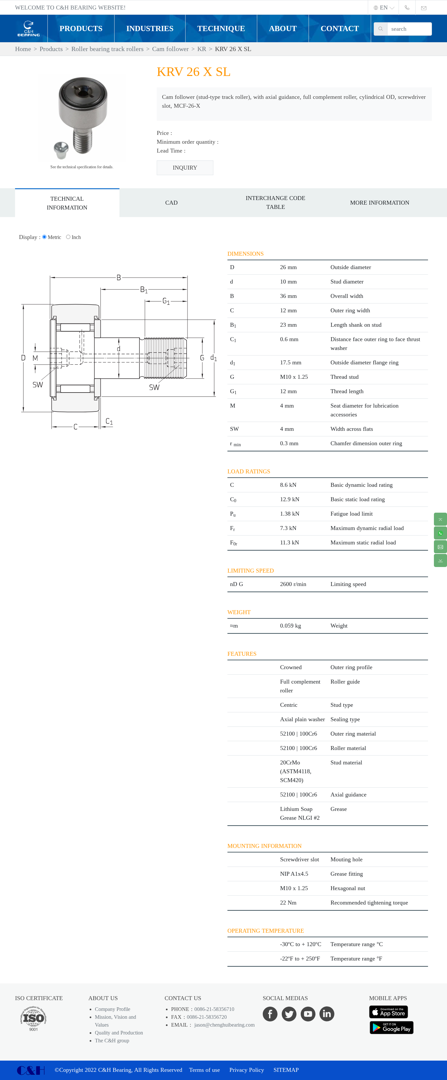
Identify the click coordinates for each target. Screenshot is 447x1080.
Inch (75, 237)
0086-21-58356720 (207, 1017)
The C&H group (112, 1040)
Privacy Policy (246, 1070)
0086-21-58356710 (214, 1009)
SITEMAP (286, 1070)
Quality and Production (119, 1032)
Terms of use (204, 1070)
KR (201, 48)
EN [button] (383, 7)
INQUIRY (185, 167)
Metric (53, 237)
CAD (171, 202)
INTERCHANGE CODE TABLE (275, 202)
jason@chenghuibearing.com (224, 1025)
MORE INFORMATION (379, 202)
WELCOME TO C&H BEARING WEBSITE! (70, 7)
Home (23, 48)
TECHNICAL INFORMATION (67, 203)
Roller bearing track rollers (107, 48)
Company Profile (112, 1009)
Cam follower (170, 48)
